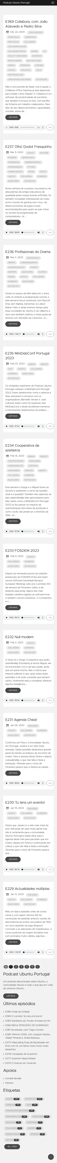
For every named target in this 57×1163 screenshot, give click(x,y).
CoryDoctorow (15, 461)
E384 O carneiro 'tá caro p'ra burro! (23, 1016)
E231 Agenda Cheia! (21, 720)
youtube (44, 153)
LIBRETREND (34, 1122)
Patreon (9, 1083)
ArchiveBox (13, 470)
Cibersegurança (33, 162)
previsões (33, 726)
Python (31, 167)
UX (44, 51)
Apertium (33, 466)
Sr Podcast (41, 79)
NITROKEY (37, 1134)
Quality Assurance (17, 56)
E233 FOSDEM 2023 (22, 551)
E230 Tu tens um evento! (25, 802)
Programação (15, 167)
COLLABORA (13, 1128)
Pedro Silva (13, 37)
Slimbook (42, 176)
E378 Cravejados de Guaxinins (21, 1054)
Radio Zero (13, 181)
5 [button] (32, 967)
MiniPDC (11, 263)
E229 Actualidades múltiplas (27, 889)
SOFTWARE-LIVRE (16, 1117)
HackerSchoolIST (16, 267)
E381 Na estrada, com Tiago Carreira (24, 1030)
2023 (10, 369)
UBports (12, 272)
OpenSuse (25, 65)
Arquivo (29, 470)
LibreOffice (30, 37)
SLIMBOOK (12, 1105)
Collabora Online (17, 46)
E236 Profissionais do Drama (27, 252)
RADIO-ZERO (40, 1117)
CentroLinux (28, 158)
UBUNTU (12, 1099)
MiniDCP (44, 364)
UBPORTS (34, 1128)
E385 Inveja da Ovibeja (17, 1012)
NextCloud (13, 42)
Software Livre (15, 75)
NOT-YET (11, 1140)
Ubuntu (11, 70)
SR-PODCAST (33, 1099)
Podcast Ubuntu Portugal (16, 3)
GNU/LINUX (12, 1122)
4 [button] (27, 967)
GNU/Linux (25, 70)
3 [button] (21, 967)
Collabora (29, 42)
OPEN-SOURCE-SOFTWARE (19, 1111)
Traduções (34, 461)
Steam (31, 172)
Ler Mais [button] (10, 996)
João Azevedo (35, 32)
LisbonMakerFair (29, 263)
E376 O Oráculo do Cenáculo (20, 1063)
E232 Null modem (19, 637)
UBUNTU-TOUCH (14, 1134)
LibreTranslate (15, 466)
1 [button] (10, 967)
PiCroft (34, 267)
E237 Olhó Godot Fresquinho (28, 147)
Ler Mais (13, 117)
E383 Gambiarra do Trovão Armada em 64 (27, 1021)
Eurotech (36, 56)
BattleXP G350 (34, 61)
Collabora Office (17, 51)
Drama (11, 277)
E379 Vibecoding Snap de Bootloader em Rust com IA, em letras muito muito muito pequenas (27, 1046)
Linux (38, 70)
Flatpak (42, 272)
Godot (43, 172)
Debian (11, 65)
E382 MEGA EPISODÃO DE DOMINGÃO (27, 1025)
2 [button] (16, 967)
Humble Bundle (15, 172)
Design (34, 51)
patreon (12, 158)
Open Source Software (19, 79)
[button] (6, 967)
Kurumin (39, 65)
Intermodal (13, 162)
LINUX (31, 1105)
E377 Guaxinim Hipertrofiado (20, 1058)
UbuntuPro (27, 272)
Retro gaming (14, 61)
